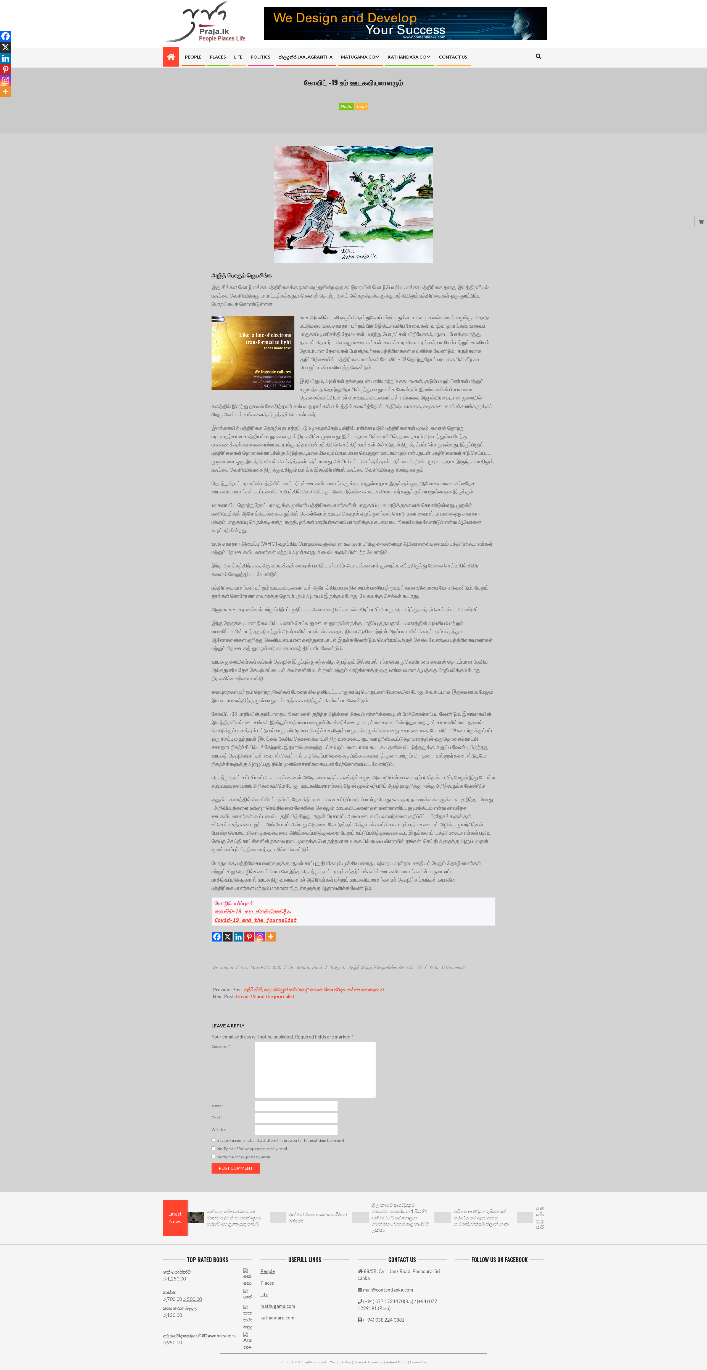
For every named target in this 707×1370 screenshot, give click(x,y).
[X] (228, 937)
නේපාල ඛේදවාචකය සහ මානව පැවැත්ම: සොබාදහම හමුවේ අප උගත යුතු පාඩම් (234, 1217)
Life (264, 1294)
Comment (221, 1046)
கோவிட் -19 (410, 967)
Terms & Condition (368, 1361)
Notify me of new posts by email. (244, 1157)
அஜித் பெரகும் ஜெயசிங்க (372, 967)
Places (267, 1283)
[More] (271, 937)
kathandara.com (277, 1318)
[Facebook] (217, 937)
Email (217, 1118)
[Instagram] (260, 937)
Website (219, 1129)
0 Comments (454, 967)
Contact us (418, 1361)
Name (218, 1106)
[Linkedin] (238, 937)
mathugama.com (277, 1306)
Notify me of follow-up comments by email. (252, 1149)
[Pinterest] (249, 937)
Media (346, 106)
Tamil (361, 106)
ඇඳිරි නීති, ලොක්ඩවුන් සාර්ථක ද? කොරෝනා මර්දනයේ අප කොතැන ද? (314, 989)
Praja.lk (287, 1361)
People (267, 1271)
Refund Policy (396, 1361)
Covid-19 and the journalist (265, 996)
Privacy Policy (340, 1361)
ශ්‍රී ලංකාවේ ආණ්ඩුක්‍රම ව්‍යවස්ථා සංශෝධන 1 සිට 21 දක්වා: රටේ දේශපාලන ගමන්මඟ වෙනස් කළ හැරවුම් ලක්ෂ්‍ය (400, 1217)
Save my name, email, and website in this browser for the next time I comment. (281, 1140)
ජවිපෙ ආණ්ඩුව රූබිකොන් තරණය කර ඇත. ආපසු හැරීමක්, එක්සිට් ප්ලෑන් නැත (481, 1217)
